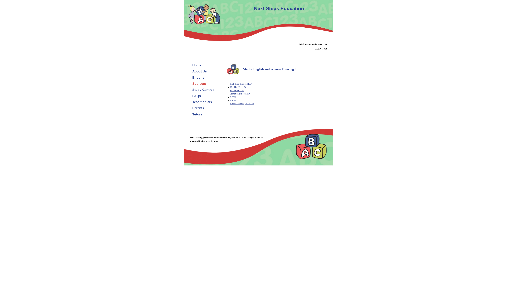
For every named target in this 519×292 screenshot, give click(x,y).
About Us (199, 71)
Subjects (199, 83)
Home (196, 65)
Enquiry (198, 77)
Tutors (197, 114)
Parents (198, 108)
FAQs (196, 96)
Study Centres (203, 90)
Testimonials (202, 102)
